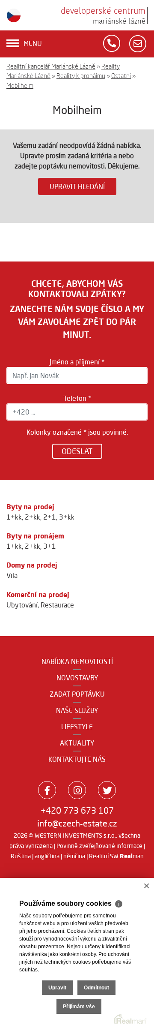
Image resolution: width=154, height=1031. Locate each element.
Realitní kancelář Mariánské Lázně (50, 66)
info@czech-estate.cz (77, 823)
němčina (74, 856)
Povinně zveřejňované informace (99, 846)
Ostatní (121, 76)
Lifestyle (77, 726)
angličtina (47, 856)
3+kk (66, 517)
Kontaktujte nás (77, 759)
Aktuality (77, 743)
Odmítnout (96, 988)
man (132, 856)
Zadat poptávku (77, 694)
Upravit (57, 988)
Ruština (21, 856)
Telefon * (77, 398)
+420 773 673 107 (77, 810)
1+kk (14, 517)
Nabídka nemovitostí (77, 661)
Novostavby (77, 677)
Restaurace (57, 605)
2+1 (49, 517)
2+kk (32, 517)
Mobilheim (19, 85)
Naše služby (77, 710)
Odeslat (77, 451)
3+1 (49, 546)
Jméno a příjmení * (77, 362)
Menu (33, 43)
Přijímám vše (79, 1007)
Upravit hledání (77, 186)
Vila (12, 575)
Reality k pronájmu (80, 76)
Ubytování (22, 605)
